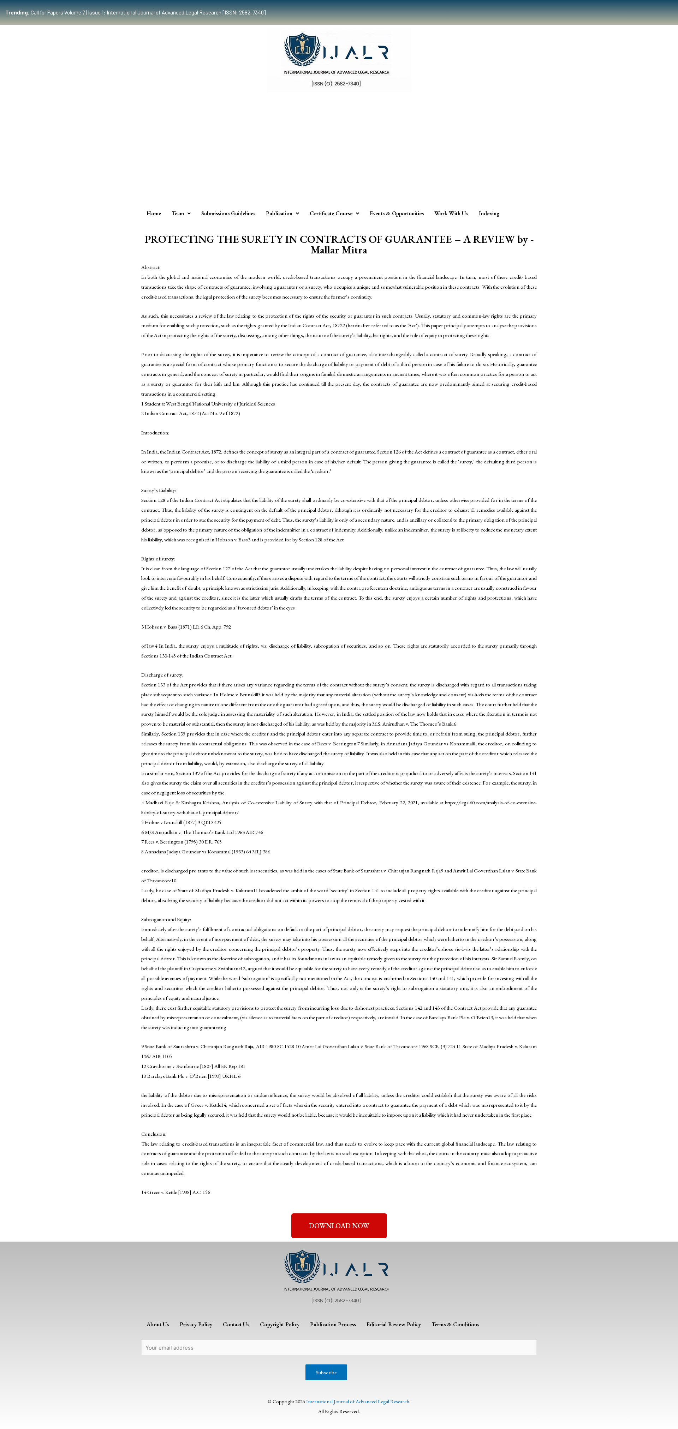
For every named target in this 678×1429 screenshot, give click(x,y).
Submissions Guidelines (228, 213)
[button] (339, 1225)
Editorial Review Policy (394, 1324)
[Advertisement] (339, 152)
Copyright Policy (279, 1324)
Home (154, 213)
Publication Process (333, 1324)
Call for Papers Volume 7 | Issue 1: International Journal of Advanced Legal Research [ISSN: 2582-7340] (135, 12)
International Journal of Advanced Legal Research (357, 1401)
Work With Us (451, 213)
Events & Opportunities (397, 213)
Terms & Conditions (455, 1324)
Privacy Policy (196, 1324)
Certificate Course (331, 213)
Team (178, 213)
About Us (158, 1324)
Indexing (489, 213)
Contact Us (236, 1324)
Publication (279, 213)
